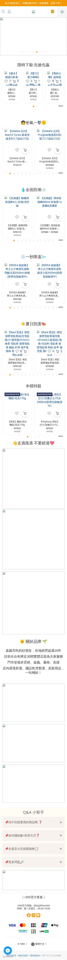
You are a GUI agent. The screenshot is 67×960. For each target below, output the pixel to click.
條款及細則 (23, 955)
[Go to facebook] (8, 950)
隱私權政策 (35, 955)
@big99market (42, 905)
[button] (33, 822)
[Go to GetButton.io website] (8, 957)
